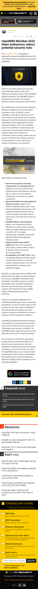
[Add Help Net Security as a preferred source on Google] (34, 36)
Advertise (30, 580)
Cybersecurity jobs (13, 544)
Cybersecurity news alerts (17, 535)
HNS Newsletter (12, 520)
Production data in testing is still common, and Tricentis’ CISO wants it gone (17, 492)
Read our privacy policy (12, 580)
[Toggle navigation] (35, 13)
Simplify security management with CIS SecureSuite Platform (18, 441)
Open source (11, 552)
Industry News (11, 30)
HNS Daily (9, 513)
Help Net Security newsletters (15, 2)
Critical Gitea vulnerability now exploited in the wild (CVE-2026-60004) (18, 484)
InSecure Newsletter (14, 527)
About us (23, 580)
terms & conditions (11, 568)
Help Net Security (28, 576)
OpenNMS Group (11, 54)
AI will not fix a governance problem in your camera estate (17, 477)
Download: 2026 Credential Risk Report (16, 414)
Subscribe (31, 561)
